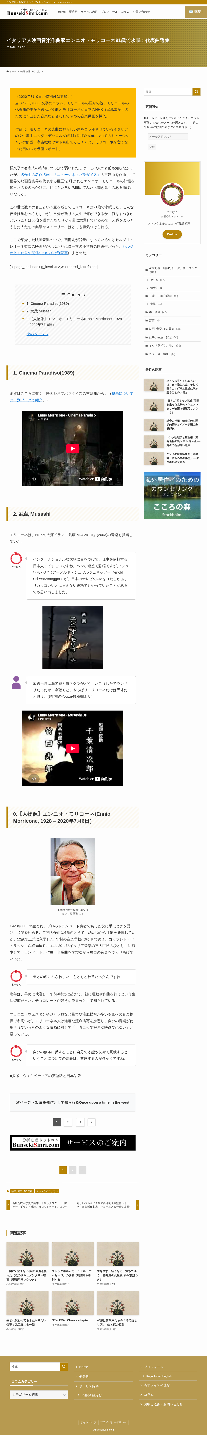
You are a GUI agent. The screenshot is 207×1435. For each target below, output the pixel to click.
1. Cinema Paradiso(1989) (47, 304)
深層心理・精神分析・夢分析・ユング (173, 270)
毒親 (156, 303)
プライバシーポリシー (113, 1422)
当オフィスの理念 (157, 1385)
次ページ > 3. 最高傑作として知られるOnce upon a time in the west (72, 1102)
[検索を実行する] (196, 92)
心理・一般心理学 (163, 295)
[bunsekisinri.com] (27, 12)
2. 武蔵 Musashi (39, 311)
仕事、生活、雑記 (163, 337)
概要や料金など (91, 1395)
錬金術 (156, 287)
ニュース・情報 (162, 354)
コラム (149, 1394)
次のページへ (37, 334)
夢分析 (157, 280)
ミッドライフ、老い (47, 1191)
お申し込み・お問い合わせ (163, 1404)
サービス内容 (89, 1386)
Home (83, 1367)
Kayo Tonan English (159, 1376)
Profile (172, 234)
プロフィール (153, 1367)
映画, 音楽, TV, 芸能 (22, 1191)
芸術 (154, 320)
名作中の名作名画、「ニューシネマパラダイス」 (61, 175)
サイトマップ (88, 1422)
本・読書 (158, 312)
